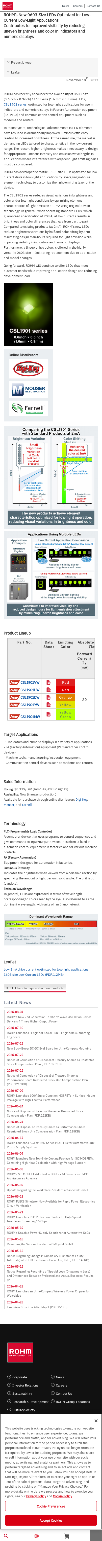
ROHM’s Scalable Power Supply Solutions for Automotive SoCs (48, 1233)
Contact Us (93, 6)
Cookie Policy (62, 1496)
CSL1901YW (30, 704)
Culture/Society (23, 1410)
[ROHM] (8, 6)
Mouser (9, 804)
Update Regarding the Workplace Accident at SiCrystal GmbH (47, 1190)
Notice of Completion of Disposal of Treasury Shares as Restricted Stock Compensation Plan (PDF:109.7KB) (51, 1062)
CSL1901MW (30, 716)
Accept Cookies (51, 1520)
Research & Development (30, 1401)
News (65, 6)
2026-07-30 (15, 1027)
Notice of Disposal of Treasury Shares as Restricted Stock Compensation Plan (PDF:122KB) (45, 1113)
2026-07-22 (15, 1043)
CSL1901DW (30, 697)
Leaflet (15, 72)
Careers (77, 6)
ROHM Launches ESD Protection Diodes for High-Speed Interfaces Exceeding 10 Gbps (44, 1219)
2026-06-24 (15, 1106)
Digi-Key (81, 799)
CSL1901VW (30, 682)
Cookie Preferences (51, 1506)
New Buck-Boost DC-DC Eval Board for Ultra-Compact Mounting (49, 1048)
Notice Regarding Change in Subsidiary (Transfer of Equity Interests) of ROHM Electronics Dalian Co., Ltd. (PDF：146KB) (48, 1258)
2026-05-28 (15, 1196)
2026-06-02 (15, 1185)
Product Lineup (21, 62)
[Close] (96, 1420)
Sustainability (22, 1393)
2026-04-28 (15, 1286)
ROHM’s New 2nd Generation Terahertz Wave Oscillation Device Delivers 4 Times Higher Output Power (49, 1019)
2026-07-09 (15, 1090)
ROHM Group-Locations (73, 1401)
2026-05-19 (15, 1227)
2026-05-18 (15, 1239)
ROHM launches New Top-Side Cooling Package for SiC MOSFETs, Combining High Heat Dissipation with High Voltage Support (50, 1160)
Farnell (27, 804)
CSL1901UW (30, 689)
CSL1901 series (15, 104)
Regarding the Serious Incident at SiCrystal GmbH (40, 1244)
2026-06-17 (15, 1137)
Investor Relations (25, 1385)
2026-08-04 (15, 1012)
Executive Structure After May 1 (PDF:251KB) (37, 1307)
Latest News (17, 1002)
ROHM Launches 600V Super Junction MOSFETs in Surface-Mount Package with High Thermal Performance (51, 1097)
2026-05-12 (15, 1250)
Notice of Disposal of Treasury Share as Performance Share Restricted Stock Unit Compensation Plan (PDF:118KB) (46, 1129)
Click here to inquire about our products (36, 988)
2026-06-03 (15, 1169)
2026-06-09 (15, 1153)
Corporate (19, 1377)
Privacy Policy (36, 1496)
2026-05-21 (15, 1212)
